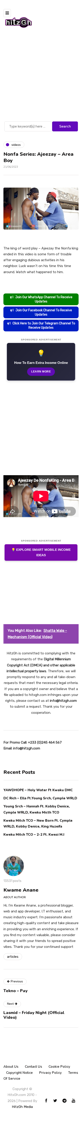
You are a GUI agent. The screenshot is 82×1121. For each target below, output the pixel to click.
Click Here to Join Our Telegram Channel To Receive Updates (44, 325)
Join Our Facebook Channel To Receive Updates (43, 312)
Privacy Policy (50, 1072)
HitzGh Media (22, 1107)
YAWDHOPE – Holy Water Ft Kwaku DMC (38, 790)
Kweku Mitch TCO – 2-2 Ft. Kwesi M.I (33, 834)
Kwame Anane (20, 890)
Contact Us (33, 1066)
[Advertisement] (41, 77)
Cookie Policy (59, 1066)
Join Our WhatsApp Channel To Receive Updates (43, 299)
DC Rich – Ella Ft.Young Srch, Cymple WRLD (40, 798)
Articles (12, 957)
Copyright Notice (19, 1072)
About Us (10, 1066)
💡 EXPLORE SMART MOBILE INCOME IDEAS (41, 552)
